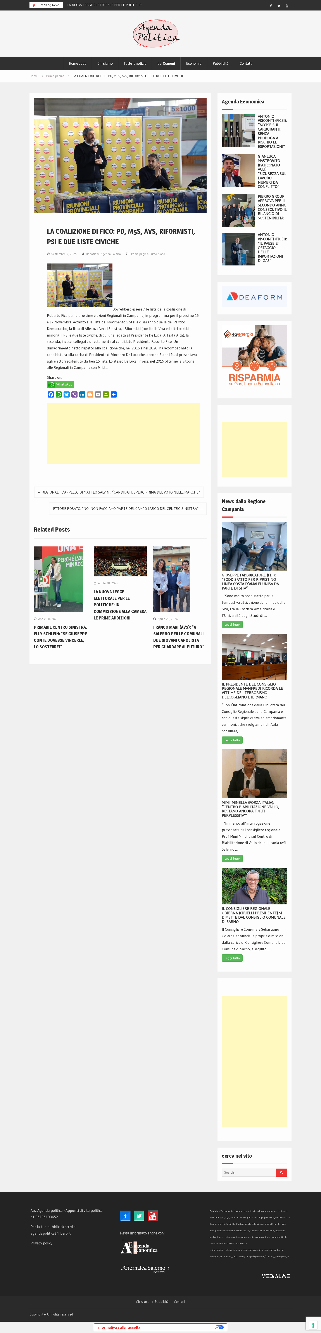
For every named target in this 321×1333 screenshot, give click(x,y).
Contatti (246, 63)
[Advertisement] (123, 433)
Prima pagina (139, 254)
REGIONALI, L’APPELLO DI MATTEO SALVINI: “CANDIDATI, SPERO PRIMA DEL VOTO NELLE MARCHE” (121, 492)
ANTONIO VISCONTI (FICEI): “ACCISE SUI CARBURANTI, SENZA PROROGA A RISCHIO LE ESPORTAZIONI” (272, 131)
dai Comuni (166, 63)
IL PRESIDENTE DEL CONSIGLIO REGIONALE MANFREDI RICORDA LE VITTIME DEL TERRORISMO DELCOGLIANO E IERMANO (252, 691)
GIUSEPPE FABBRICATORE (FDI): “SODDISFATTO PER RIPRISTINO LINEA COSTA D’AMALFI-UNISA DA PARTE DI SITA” (250, 581)
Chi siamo (105, 63)
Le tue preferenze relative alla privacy (179, 1327)
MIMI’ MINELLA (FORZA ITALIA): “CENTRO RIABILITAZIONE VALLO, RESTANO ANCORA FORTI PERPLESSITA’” (250, 809)
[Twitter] (278, 5)
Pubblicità (220, 63)
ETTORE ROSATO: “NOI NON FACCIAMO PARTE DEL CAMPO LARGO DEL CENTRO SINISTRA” (126, 508)
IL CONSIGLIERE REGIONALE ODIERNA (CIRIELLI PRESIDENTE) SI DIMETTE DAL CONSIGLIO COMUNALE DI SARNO (254, 915)
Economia (194, 63)
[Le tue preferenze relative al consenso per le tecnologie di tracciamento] (313, 1325)
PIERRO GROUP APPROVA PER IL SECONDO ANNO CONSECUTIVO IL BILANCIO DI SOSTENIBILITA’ (272, 207)
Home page (77, 63)
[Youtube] (286, 5)
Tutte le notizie (135, 63)
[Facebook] (270, 5)
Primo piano (157, 254)
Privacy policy (41, 1243)
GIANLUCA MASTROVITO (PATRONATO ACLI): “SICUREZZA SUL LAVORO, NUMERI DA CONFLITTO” (272, 171)
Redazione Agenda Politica (103, 254)
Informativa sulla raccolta (118, 1327)
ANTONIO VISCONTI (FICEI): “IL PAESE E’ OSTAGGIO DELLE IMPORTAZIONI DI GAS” (272, 247)
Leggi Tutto (232, 624)
